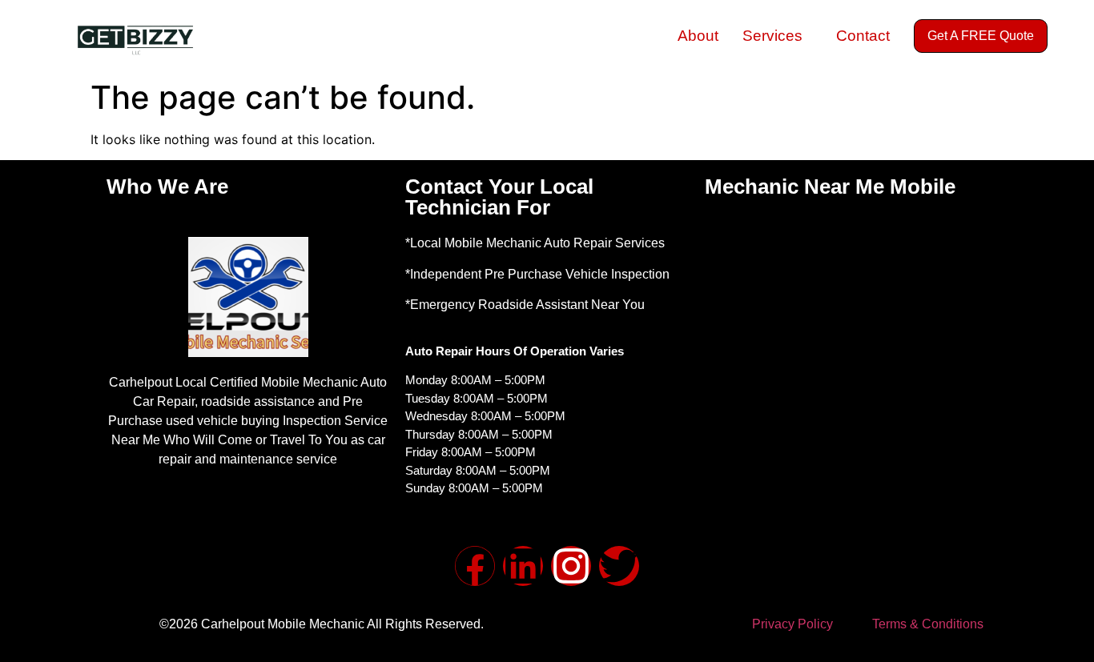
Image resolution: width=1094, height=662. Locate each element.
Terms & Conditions (927, 624)
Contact (863, 35)
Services (772, 35)
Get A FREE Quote (980, 35)
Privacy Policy (792, 624)
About (698, 35)
